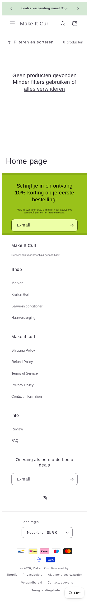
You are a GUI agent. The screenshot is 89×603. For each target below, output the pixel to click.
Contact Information (26, 396)
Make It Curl (41, 568)
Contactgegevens (60, 582)
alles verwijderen (44, 89)
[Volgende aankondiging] (78, 8)
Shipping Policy (23, 350)
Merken (17, 283)
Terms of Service (24, 373)
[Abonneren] (71, 225)
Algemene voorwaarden (65, 574)
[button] (12, 23)
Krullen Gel (19, 294)
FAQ (15, 440)
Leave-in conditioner (26, 306)
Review (17, 429)
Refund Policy (22, 362)
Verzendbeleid (31, 582)
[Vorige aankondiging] (11, 8)
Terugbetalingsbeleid (47, 590)
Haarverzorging (23, 318)
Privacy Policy (22, 385)
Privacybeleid (32, 574)
